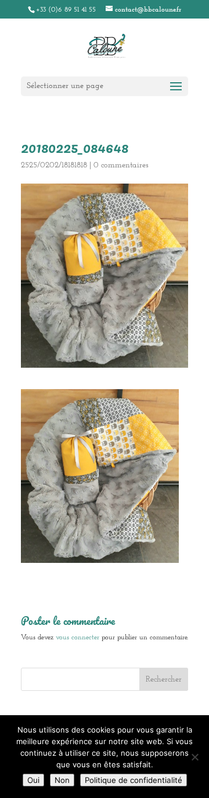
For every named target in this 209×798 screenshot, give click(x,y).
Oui (33, 780)
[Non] (194, 757)
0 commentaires (121, 165)
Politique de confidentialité (133, 780)
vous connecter (77, 637)
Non (62, 780)
